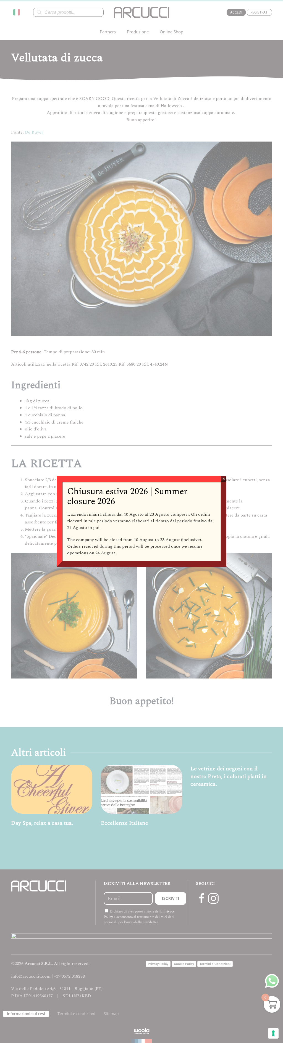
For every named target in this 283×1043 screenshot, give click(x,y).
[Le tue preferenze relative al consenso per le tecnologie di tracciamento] (273, 1033)
